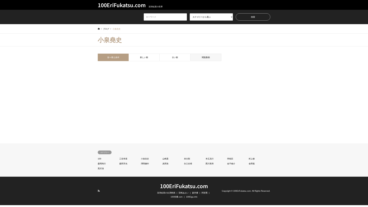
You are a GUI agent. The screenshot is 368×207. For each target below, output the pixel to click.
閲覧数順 (206, 57)
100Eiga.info (191, 197)
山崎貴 (165, 159)
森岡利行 (102, 163)
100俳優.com (177, 197)
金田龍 (252, 163)
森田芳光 (123, 163)
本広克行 (210, 159)
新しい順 (144, 57)
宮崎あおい (184, 193)
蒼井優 (195, 193)
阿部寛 (205, 193)
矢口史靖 (188, 163)
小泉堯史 (145, 159)
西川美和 (210, 163)
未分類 (187, 159)
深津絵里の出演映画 (166, 193)
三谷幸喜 (123, 159)
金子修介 (231, 163)
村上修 (252, 159)
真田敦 (165, 163)
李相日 (230, 159)
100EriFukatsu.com (184, 186)
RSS (99, 191)
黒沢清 (101, 168)
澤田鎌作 (145, 163)
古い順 (175, 57)
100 (99, 159)
